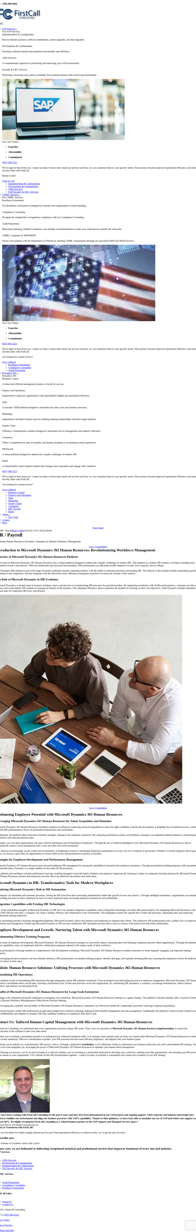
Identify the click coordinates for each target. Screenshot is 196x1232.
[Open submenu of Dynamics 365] (17, 373)
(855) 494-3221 (9, 162)
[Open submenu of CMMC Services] (20, 195)
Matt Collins (18, 530)
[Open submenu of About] (9, 515)
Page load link (7, 1230)
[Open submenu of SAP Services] (16, 29)
